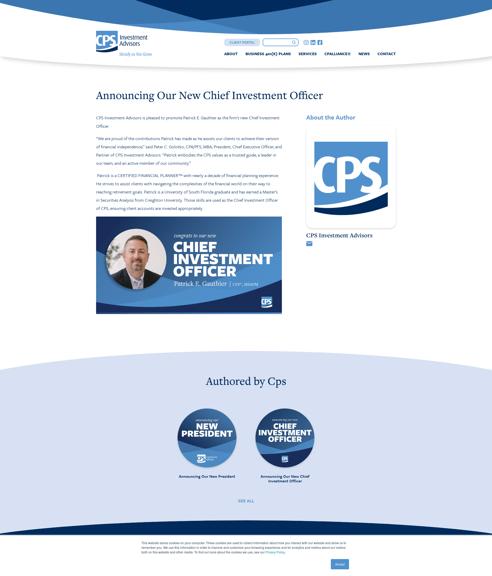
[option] (207, 443)
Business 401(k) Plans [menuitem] (268, 53)
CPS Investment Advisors (339, 235)
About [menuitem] (231, 53)
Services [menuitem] (308, 53)
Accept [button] (340, 564)
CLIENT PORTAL (242, 42)
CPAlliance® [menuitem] (337, 53)
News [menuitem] (364, 53)
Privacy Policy (275, 552)
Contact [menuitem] (386, 53)
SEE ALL (246, 500)
